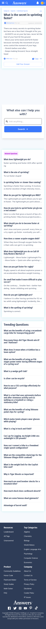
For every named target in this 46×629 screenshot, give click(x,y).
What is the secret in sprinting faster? (23, 16)
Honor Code (8, 575)
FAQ (5, 593)
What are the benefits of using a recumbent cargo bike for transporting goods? (23, 331)
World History (29, 545)
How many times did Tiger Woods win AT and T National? (22, 341)
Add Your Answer (23, 64)
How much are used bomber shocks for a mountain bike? (22, 482)
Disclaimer (28, 589)
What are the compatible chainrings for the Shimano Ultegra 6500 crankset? (23, 456)
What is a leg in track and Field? (18, 428)
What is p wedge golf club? (15, 371)
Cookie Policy (29, 593)
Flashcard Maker (10, 580)
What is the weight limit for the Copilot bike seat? (21, 465)
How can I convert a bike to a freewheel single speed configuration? (21, 446)
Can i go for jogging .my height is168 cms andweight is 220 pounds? (21, 437)
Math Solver (8, 589)
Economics (28, 562)
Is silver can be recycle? (14, 378)
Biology (26, 541)
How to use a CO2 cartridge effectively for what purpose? (22, 386)
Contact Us (28, 575)
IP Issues (27, 597)
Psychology (28, 554)
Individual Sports (22, 11)
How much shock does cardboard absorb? (22, 491)
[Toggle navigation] (3, 3)
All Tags (7, 536)
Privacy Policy (29, 584)
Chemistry (28, 536)
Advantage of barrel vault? (15, 505)
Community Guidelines (12, 571)
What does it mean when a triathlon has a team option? (22, 350)
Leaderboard (8, 532)
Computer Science (31, 558)
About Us (27, 571)
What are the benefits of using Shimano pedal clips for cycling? (21, 410)
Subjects (6, 11)
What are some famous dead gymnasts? (21, 498)
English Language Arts (32, 549)
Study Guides (9, 584)
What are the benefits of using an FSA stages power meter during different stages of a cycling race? (23, 361)
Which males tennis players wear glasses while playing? (22, 420)
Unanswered (8, 541)
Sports (13, 11)
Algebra (27, 532)
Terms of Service (30, 580)
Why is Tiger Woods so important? (19, 474)
